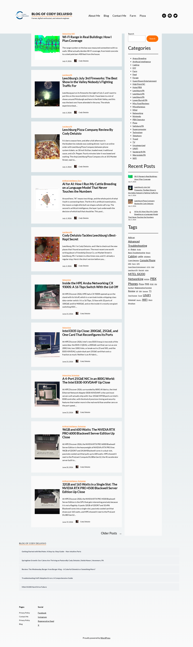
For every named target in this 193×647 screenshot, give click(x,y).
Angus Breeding (139, 58)
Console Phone (147, 260)
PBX (153, 279)
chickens (147, 256)
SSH (140, 291)
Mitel (135, 110)
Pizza (135, 123)
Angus (133, 249)
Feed (135, 74)
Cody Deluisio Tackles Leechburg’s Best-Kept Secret (89, 237)
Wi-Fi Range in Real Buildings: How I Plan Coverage (87, 39)
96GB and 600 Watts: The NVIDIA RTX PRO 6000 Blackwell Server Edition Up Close (88, 433)
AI (129, 249)
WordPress (105, 638)
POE (152, 284)
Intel (152, 267)
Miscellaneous (139, 106)
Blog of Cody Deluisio (52, 14)
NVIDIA (146, 279)
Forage (135, 77)
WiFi (73, 34)
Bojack (148, 253)
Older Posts (111, 533)
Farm (80, 181)
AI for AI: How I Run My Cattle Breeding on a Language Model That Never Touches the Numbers (89, 187)
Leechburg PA (67, 75)
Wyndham (131, 303)
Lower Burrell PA (140, 100)
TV (134, 142)
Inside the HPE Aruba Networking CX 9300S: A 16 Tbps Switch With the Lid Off (90, 285)
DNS (129, 264)
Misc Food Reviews (141, 103)
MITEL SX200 (136, 274)
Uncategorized (139, 145)
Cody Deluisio (133, 260)
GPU (138, 264)
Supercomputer (139, 129)
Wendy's (138, 300)
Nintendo (137, 116)
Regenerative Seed (46, 621)
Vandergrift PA (139, 152)
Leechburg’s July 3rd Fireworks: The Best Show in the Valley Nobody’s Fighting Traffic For (89, 82)
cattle (140, 256)
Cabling (136, 65)
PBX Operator (139, 119)
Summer (145, 291)
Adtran (131, 237)
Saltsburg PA (138, 126)
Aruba (139, 249)
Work (150, 300)
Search (131, 34)
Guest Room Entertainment (145, 81)
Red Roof (131, 288)
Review (131, 291)
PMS (147, 284)
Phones (133, 284)
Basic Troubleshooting (136, 253)
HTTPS (148, 267)
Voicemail (132, 300)
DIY (134, 68)
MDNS (147, 270)
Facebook (42, 613)
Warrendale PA (139, 155)
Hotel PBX (137, 87)
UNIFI (135, 148)
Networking (66, 34)
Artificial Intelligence (69, 181)
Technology (75, 375)
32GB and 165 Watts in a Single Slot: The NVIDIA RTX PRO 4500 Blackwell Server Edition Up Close (89, 488)
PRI (155, 284)
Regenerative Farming (143, 288)
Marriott (141, 270)
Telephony (137, 135)
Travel (135, 139)
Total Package (132, 296)
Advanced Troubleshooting (137, 243)
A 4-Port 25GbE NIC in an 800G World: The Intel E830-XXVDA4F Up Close (88, 380)
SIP (137, 291)
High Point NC (139, 84)
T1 (150, 291)
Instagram (42, 617)
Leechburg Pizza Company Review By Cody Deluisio (87, 131)
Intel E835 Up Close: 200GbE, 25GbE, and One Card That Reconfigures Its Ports (90, 333)
